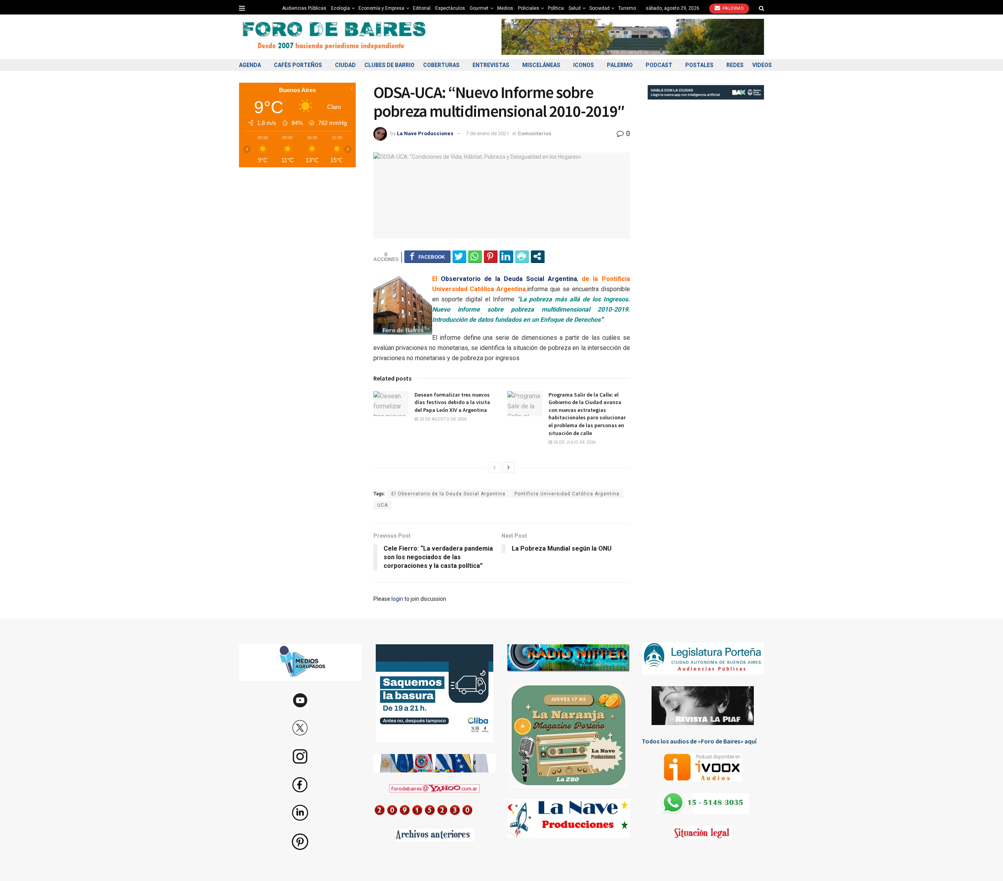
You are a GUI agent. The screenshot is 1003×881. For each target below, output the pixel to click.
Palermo (732, 8)
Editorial (422, 8)
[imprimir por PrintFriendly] (522, 256)
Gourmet (479, 8)
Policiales (528, 8)
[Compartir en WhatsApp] (475, 256)
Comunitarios (534, 133)
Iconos (583, 65)
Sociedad (599, 8)
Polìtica (556, 8)
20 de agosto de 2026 (442, 419)
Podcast (659, 65)
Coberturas (441, 65)
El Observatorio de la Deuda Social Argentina (448, 494)
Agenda (250, 65)
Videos (762, 65)
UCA (382, 505)
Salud (574, 8)
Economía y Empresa (381, 8)
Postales (699, 65)
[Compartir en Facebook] (427, 256)
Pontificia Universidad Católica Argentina (566, 494)
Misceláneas (541, 65)
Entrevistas (491, 65)
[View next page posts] (508, 467)
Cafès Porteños (298, 65)
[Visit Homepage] (335, 37)
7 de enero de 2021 (487, 133)
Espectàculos (450, 8)
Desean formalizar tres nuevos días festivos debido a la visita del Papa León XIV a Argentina (452, 402)
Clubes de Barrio (389, 65)
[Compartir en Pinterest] (491, 256)
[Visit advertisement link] (633, 36)
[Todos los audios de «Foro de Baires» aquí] (703, 767)
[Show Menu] (242, 8)
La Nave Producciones (425, 133)
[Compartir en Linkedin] (506, 256)
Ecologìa (340, 8)
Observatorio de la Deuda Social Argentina (509, 279)
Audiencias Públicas (304, 8)
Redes (735, 65)
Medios (505, 8)
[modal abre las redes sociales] (538, 256)
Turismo (627, 8)
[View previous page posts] (494, 467)
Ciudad (345, 65)
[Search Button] (761, 8)
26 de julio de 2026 (574, 442)
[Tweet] (459, 256)
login (397, 599)
